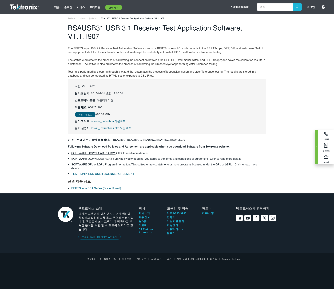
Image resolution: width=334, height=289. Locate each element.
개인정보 (141, 259)
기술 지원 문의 (175, 221)
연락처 (171, 217)
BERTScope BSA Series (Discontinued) (96, 188)
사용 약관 (156, 259)
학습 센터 (172, 225)
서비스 (81, 7)
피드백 (213, 259)
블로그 (171, 233)
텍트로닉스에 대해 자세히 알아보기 (99, 236)
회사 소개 (144, 213)
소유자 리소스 (175, 229)
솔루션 (68, 7)
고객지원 (94, 7)
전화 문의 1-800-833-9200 (191, 259)
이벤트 (142, 225)
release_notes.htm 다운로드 (108, 121)
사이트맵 (126, 259)
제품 (57, 7)
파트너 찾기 (209, 213)
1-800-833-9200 (240, 7)
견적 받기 (114, 7)
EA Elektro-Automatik (146, 231)
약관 (169, 259)
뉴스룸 (142, 221)
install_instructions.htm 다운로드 (111, 128)
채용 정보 (144, 217)
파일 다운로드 (85, 114)
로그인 (311, 7)
